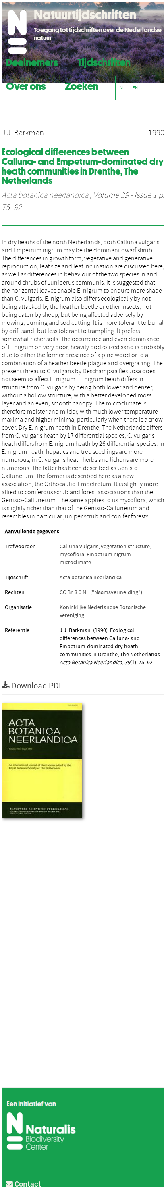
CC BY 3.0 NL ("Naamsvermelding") (101, 592)
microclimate (75, 562)
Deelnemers (32, 61)
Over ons (26, 85)
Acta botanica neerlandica (45, 195)
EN (135, 87)
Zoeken (81, 85)
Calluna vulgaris (79, 546)
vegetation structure (125, 546)
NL (122, 87)
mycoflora (72, 554)
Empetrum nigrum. (109, 554)
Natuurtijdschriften (85, 14)
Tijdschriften (104, 61)
